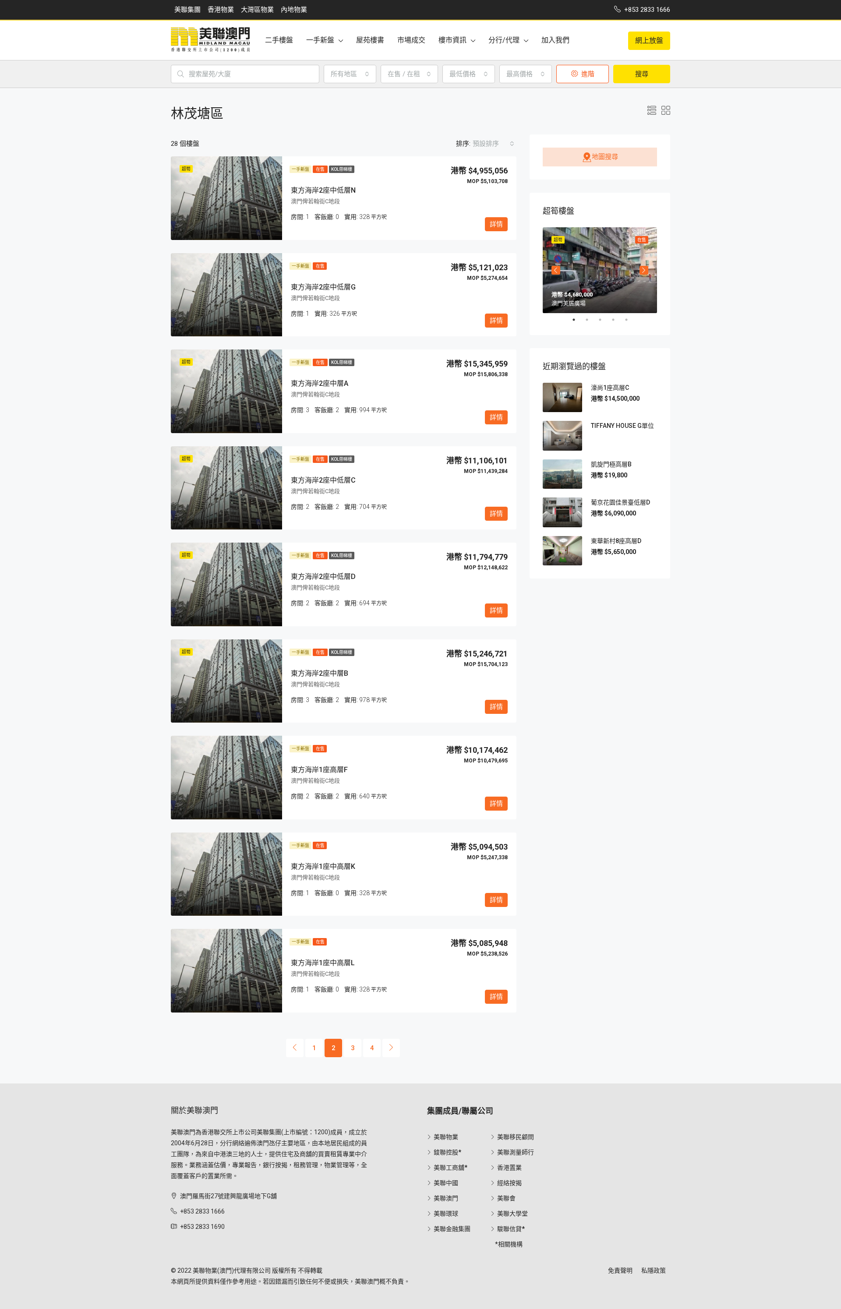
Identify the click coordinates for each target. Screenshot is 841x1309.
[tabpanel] (600, 270)
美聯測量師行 (515, 1152)
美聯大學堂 (512, 1213)
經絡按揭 (509, 1182)
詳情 (496, 224)
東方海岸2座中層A (319, 383)
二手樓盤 (279, 40)
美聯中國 (446, 1182)
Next (644, 270)
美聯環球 (446, 1213)
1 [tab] (578, 319)
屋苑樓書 (370, 40)
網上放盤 (649, 40)
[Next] (391, 1048)
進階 (587, 74)
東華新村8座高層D (616, 540)
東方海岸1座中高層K (323, 866)
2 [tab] (591, 319)
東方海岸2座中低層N (323, 190)
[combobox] (350, 74)
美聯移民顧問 (515, 1136)
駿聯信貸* (511, 1228)
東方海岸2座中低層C (323, 480)
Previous (555, 270)
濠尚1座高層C (610, 387)
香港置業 (509, 1167)
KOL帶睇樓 (341, 169)
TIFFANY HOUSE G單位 (622, 425)
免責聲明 (620, 1270)
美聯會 (506, 1198)
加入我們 (555, 40)
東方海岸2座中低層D (323, 576)
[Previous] (295, 1048)
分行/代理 (503, 40)
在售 (320, 169)
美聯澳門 (446, 1198)
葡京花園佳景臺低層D (620, 502)
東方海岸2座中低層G (323, 287)
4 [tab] (617, 319)
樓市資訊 (452, 40)
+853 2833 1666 (202, 1211)
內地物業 (294, 10)
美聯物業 (446, 1136)
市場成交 (411, 40)
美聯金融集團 (452, 1228)
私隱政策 (653, 1270)
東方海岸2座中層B (319, 673)
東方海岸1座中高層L (323, 963)
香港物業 (221, 10)
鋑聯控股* (447, 1152)
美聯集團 (187, 10)
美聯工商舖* (450, 1167)
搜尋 (641, 74)
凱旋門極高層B (611, 464)
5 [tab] (630, 319)
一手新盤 (320, 40)
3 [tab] (604, 319)
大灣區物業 (257, 10)
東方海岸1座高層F (319, 770)
